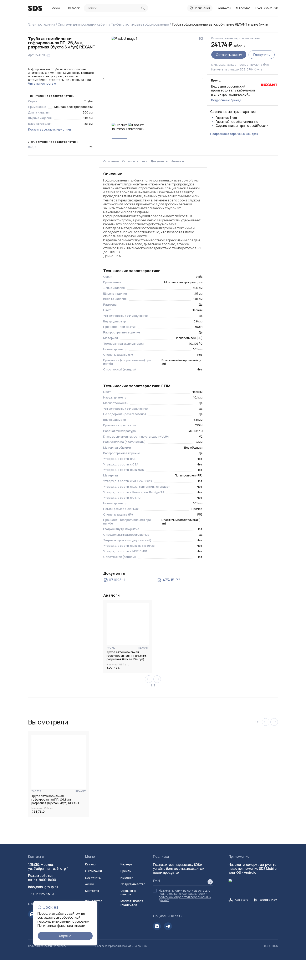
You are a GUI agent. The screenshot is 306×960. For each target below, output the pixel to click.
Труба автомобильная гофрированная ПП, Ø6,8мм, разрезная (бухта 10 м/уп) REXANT (127, 655)
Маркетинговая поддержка (132, 902)
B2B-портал (242, 8)
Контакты (224, 8)
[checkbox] (155, 890)
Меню (56, 8)
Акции (89, 884)
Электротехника (41, 24)
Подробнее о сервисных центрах (234, 134)
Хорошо (65, 936)
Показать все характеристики (49, 129)
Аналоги (177, 161)
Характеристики (135, 161)
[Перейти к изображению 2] (136, 131)
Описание (111, 161)
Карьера (126, 864)
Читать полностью (42, 83)
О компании (93, 871)
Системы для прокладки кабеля (83, 24)
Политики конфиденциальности (61, 925)
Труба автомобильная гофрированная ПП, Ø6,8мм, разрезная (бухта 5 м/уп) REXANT (55, 799)
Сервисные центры (129, 892)
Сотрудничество (133, 884)
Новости (127, 878)
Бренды (126, 871)
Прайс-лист (202, 8)
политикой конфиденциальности (182, 894)
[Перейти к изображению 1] (119, 131)
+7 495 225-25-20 (266, 8)
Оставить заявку (229, 54)
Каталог (74, 8)
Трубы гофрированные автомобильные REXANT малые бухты (220, 24)
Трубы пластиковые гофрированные (140, 24)
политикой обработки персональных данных (185, 898)
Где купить (261, 54)
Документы (159, 161)
